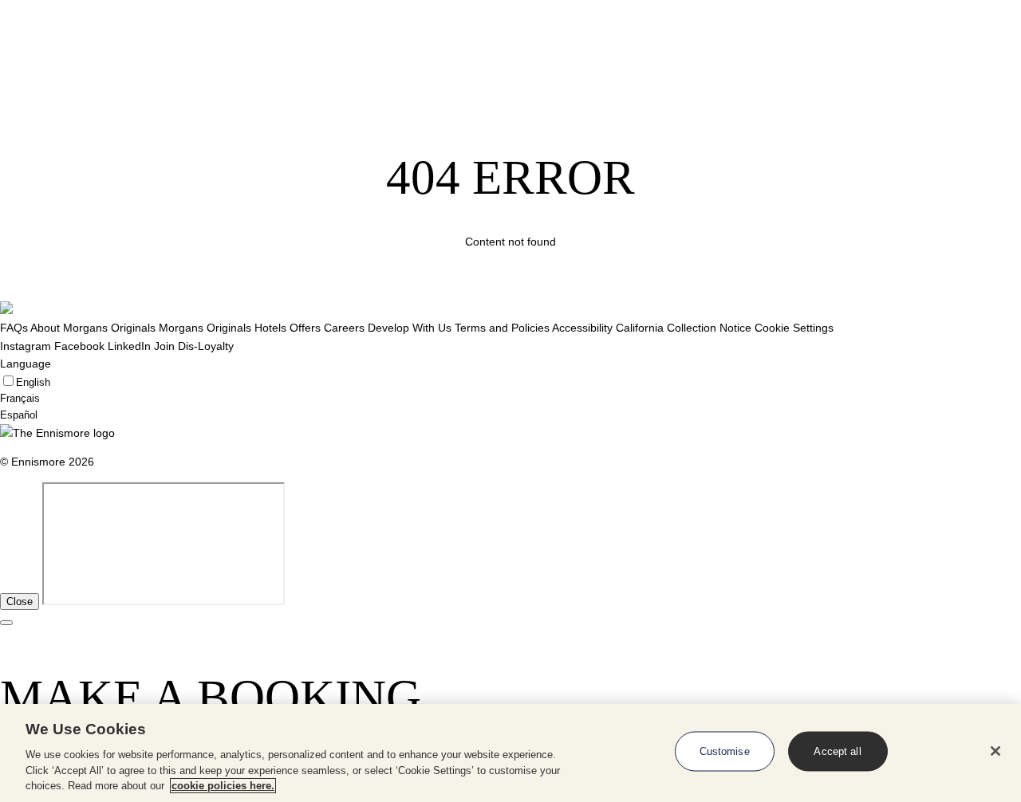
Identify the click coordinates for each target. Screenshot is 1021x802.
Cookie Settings (794, 327)
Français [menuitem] (20, 398)
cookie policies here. (222, 786)
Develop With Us (409, 327)
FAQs (14, 327)
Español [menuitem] (18, 415)
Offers (305, 327)
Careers (344, 327)
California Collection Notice (683, 327)
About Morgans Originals (93, 327)
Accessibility (582, 327)
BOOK (967, 49)
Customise (725, 751)
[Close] (995, 751)
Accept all (837, 751)
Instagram (25, 346)
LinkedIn (129, 346)
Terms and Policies (502, 327)
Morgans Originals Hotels (222, 327)
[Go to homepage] (47, 49)
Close (19, 601)
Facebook (79, 346)
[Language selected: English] (908, 49)
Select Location (153, 49)
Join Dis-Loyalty (194, 346)
